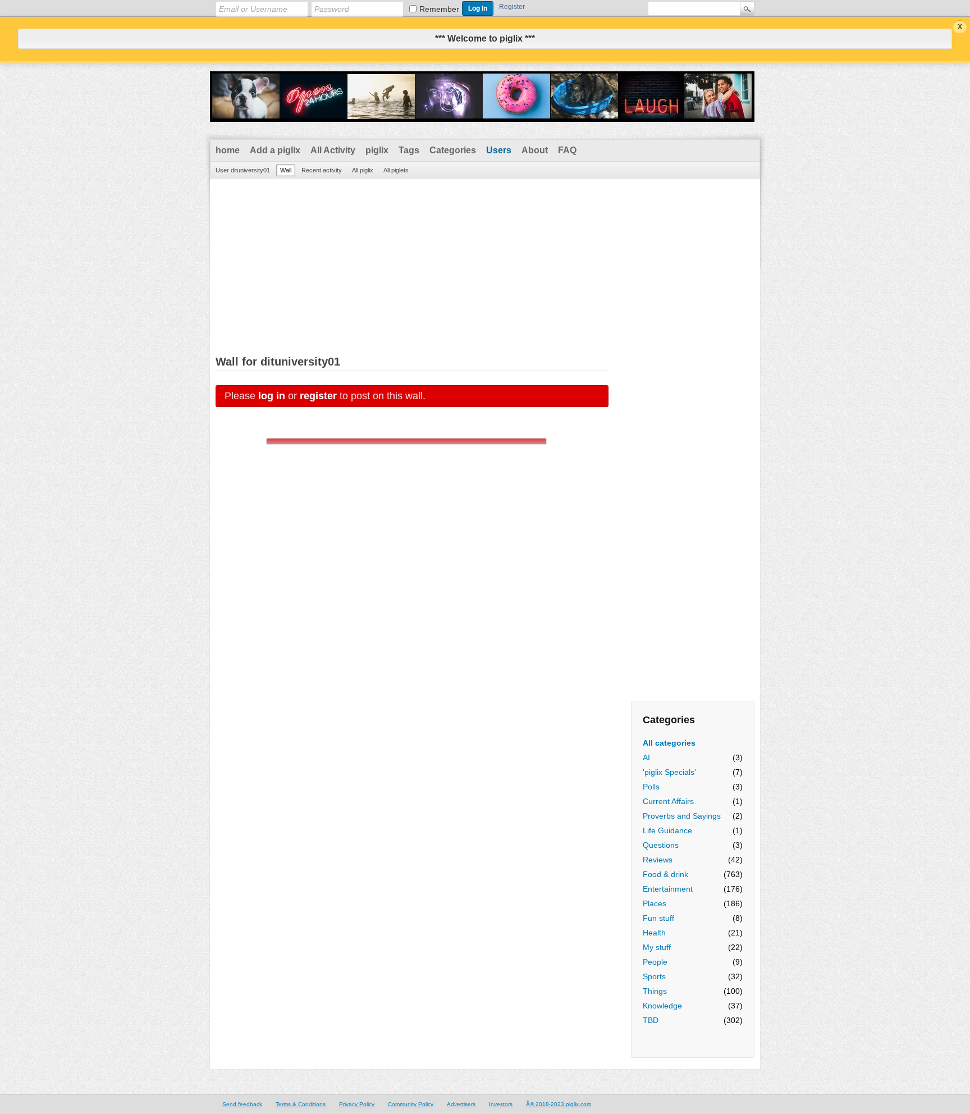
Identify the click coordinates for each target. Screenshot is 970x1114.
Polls (651, 786)
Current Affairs (668, 801)
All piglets (396, 170)
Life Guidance (667, 830)
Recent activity (321, 170)
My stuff (657, 947)
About (534, 150)
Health (654, 932)
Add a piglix (275, 150)
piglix (376, 150)
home (228, 150)
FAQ (567, 150)
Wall (285, 170)
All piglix (362, 170)
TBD (650, 1020)
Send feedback (242, 1104)
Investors (501, 1104)
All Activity (332, 150)
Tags (409, 150)
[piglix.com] (482, 114)
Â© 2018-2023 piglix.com (558, 1104)
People (655, 961)
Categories (452, 150)
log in (271, 395)
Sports (654, 976)
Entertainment (668, 888)
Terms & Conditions (301, 1104)
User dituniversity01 (243, 170)
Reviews (657, 859)
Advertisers (461, 1104)
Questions (661, 845)
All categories (669, 742)
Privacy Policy (356, 1104)
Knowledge (662, 1005)
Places (654, 903)
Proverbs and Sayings (682, 815)
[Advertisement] (485, 262)
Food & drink (665, 874)
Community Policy (410, 1104)
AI (646, 757)
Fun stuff (658, 918)
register (318, 395)
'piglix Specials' (669, 772)
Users (498, 150)
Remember (439, 9)
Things (655, 991)
